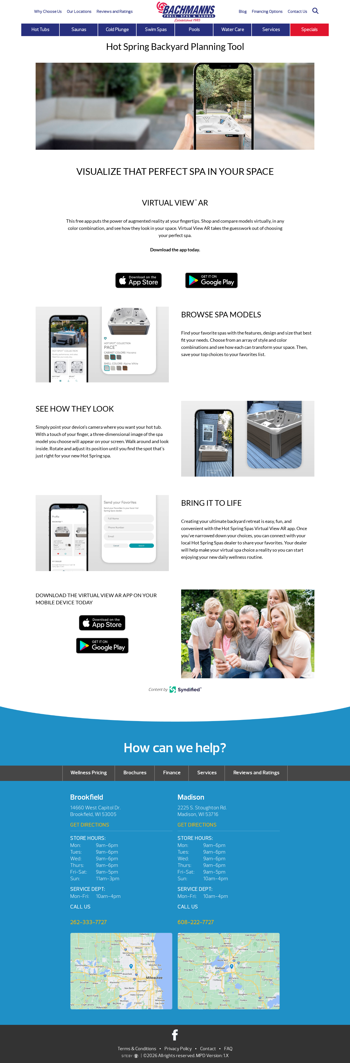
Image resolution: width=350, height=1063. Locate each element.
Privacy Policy (178, 1049)
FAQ (228, 1049)
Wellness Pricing (88, 772)
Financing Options (267, 11)
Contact (208, 1049)
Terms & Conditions (137, 1049)
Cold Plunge (117, 30)
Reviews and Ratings (115, 11)
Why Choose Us (48, 11)
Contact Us (297, 11)
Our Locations (79, 11)
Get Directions (89, 825)
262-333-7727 (88, 922)
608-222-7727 (196, 922)
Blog (243, 11)
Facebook (175, 1034)
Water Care (232, 30)
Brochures (135, 772)
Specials (309, 30)
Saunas (78, 30)
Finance (172, 772)
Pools (194, 30)
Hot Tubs (40, 30)
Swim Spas (156, 30)
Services (271, 30)
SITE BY (127, 1056)
